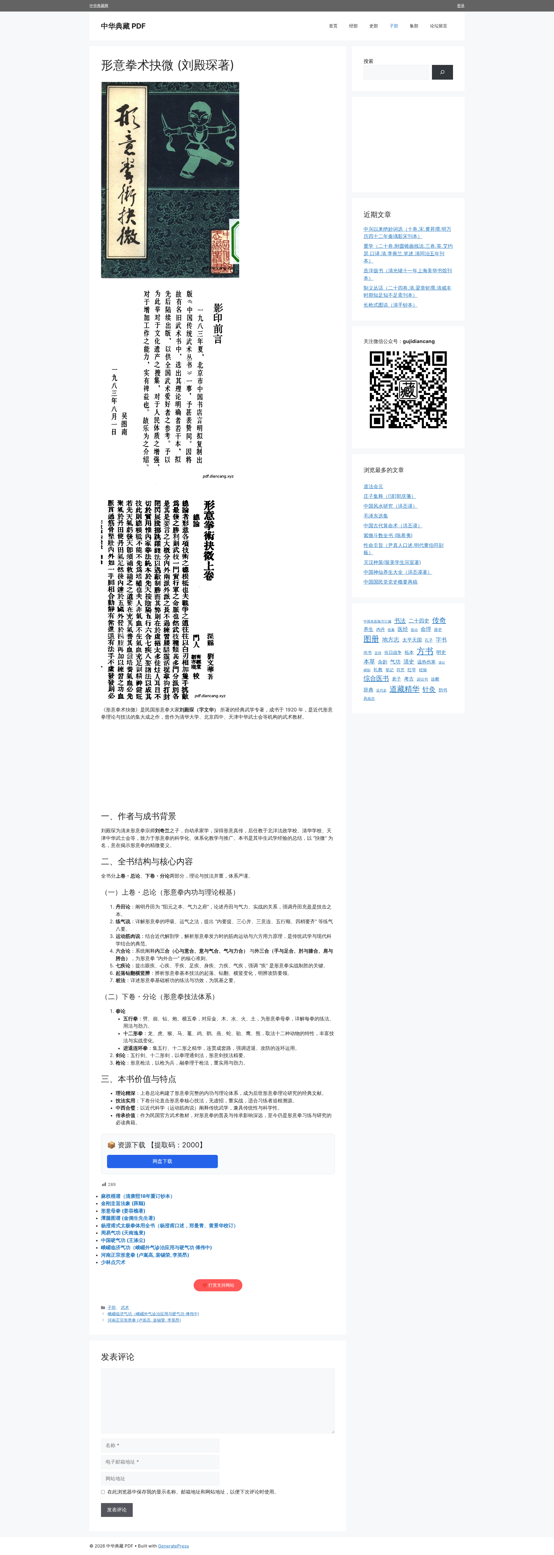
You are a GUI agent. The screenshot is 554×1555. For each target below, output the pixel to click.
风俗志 (369, 698)
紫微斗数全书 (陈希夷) (388, 535)
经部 (353, 26)
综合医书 (376, 678)
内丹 (380, 629)
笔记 (389, 670)
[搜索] (442, 72)
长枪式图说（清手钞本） (391, 305)
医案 (391, 629)
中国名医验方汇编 (377, 621)
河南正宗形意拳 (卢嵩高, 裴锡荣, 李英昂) (145, 1255)
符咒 (400, 669)
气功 (395, 661)
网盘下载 (162, 1161)
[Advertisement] (218, 768)
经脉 (423, 669)
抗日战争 (393, 652)
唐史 (438, 629)
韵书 (443, 690)
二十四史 (419, 621)
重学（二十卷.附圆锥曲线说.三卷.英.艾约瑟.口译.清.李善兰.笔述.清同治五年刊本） (408, 253)
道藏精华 (405, 688)
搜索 (368, 61)
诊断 (435, 679)
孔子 (429, 640)
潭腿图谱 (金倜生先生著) (128, 1218)
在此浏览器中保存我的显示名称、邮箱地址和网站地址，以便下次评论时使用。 (193, 1492)
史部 (373, 26)
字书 (441, 639)
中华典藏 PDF (123, 26)
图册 (371, 639)
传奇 (439, 620)
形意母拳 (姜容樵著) (123, 1211)
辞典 (368, 690)
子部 (394, 26)
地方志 (390, 639)
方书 (425, 651)
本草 (369, 661)
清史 (408, 661)
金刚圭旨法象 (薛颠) (123, 1203)
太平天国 (412, 640)
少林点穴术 (113, 1262)
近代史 (381, 690)
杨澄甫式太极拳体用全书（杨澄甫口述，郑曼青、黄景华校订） (169, 1225)
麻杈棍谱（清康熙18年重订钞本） (138, 1196)
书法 (400, 620)
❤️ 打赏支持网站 (218, 1285)
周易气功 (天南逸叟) (123, 1233)
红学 (411, 669)
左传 (378, 653)
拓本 (409, 652)
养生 (368, 629)
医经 (403, 629)
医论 (414, 629)
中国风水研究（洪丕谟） (391, 506)
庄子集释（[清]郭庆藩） (390, 496)
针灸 (429, 689)
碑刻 (367, 670)
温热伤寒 (426, 662)
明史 (441, 652)
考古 (409, 679)
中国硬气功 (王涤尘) (123, 1240)
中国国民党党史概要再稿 (391, 582)
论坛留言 (438, 26)
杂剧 (382, 662)
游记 (442, 662)
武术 (125, 1307)
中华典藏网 (98, 5)
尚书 (368, 652)
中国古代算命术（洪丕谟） (393, 526)
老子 (396, 679)
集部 (414, 26)
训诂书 (422, 679)
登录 (461, 5)
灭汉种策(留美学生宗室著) (392, 562)
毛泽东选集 (376, 516)
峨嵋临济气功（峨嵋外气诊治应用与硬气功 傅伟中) (156, 1247)
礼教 (378, 669)
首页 (333, 26)
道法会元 (373, 486)
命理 (426, 629)
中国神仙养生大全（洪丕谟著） (398, 572)
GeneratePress (173, 1546)
